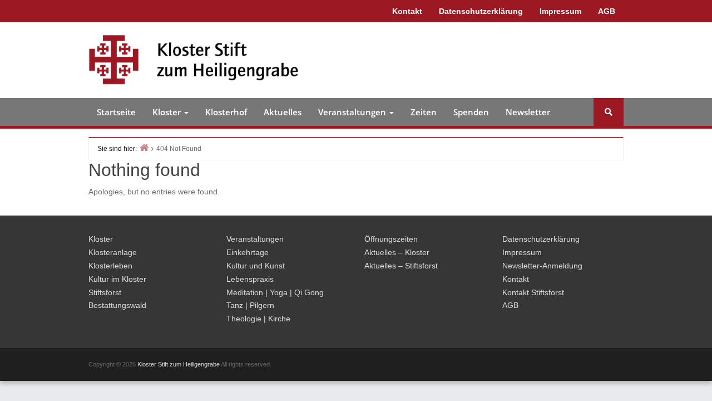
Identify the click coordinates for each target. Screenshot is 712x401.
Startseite (116, 112)
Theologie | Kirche (258, 318)
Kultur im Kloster (117, 279)
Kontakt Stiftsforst (533, 292)
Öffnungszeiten (391, 238)
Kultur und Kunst (255, 265)
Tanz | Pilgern (250, 305)
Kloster (167, 112)
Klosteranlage (112, 252)
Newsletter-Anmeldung (542, 265)
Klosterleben (110, 265)
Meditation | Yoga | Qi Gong (275, 292)
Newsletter (528, 112)
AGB (606, 11)
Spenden (471, 112)
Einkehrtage (247, 252)
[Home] (144, 147)
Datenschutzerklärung (481, 11)
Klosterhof (226, 112)
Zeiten (424, 112)
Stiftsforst (104, 292)
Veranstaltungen (353, 112)
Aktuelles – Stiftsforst (401, 265)
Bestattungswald (117, 305)
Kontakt (407, 11)
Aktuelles (282, 112)
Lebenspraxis (250, 279)
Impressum (560, 11)
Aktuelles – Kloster (396, 252)
